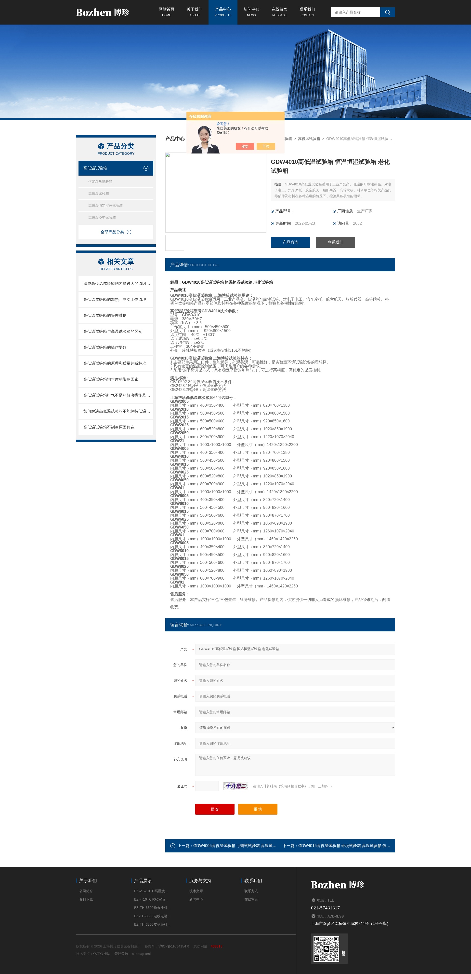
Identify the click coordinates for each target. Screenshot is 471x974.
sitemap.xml (141, 954)
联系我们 (307, 12)
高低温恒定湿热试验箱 (105, 206)
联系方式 (251, 891)
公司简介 (86, 891)
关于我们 (194, 12)
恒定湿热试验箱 (100, 181)
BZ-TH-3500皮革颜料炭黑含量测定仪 (152, 924)
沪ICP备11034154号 (174, 946)
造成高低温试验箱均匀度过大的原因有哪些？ (118, 283)
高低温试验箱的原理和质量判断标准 (116, 363)
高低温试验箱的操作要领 (105, 347)
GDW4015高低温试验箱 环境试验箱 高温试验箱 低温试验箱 (350, 846)
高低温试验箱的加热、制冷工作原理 (114, 299)
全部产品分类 (112, 232)
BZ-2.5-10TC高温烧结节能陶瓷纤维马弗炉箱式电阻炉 (152, 891)
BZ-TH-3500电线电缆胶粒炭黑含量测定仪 (152, 916)
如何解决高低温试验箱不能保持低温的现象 (118, 411)
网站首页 (166, 12)
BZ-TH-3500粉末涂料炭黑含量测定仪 (152, 908)
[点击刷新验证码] (235, 786)
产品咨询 (290, 242)
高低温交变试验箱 (102, 218)
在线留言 (279, 12)
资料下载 (86, 899)
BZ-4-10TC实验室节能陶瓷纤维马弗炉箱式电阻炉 (152, 899)
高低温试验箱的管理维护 (105, 315)
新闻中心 (251, 12)
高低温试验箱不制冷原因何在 (108, 427)
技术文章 (196, 891)
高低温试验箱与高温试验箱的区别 (112, 331)
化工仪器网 (101, 954)
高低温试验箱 (95, 168)
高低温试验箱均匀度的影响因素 (110, 379)
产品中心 (223, 12)
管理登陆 (121, 954)
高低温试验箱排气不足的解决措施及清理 (118, 395)
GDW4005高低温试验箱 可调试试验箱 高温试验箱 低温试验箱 (247, 846)
